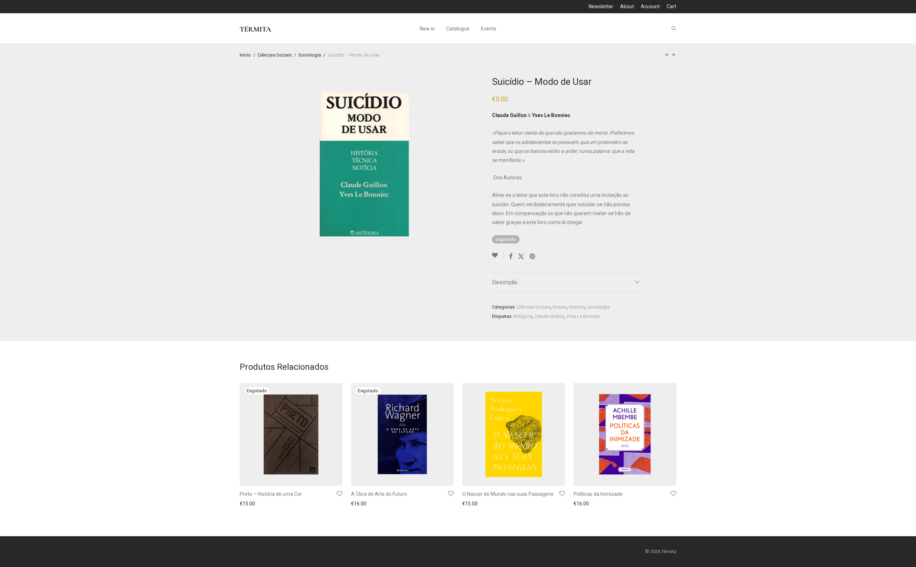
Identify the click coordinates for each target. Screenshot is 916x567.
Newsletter (601, 6)
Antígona (522, 316)
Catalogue (457, 29)
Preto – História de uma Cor (271, 494)
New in (427, 29)
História (577, 307)
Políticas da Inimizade (598, 494)
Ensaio (560, 307)
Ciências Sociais (275, 55)
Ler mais (247, 504)
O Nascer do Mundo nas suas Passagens (508, 494)
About (627, 6)
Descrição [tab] (504, 282)
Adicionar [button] (471, 504)
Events (488, 29)
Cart (671, 6)
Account (650, 6)
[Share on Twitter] (521, 256)
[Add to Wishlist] (497, 255)
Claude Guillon (549, 316)
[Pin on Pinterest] (533, 256)
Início (245, 55)
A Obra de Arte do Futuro (379, 494)
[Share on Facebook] (510, 256)
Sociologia (309, 55)
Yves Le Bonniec (583, 316)
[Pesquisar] (674, 28)
